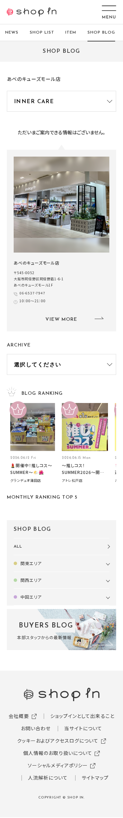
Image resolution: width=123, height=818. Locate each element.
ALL (18, 547)
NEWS (11, 32)
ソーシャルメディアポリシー (58, 765)
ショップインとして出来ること (82, 715)
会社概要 (19, 715)
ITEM (70, 32)
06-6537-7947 (32, 292)
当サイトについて (83, 728)
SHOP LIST (42, 32)
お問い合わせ (36, 728)
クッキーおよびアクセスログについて (58, 740)
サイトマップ (95, 777)
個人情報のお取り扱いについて (58, 752)
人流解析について (48, 777)
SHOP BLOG (101, 32)
